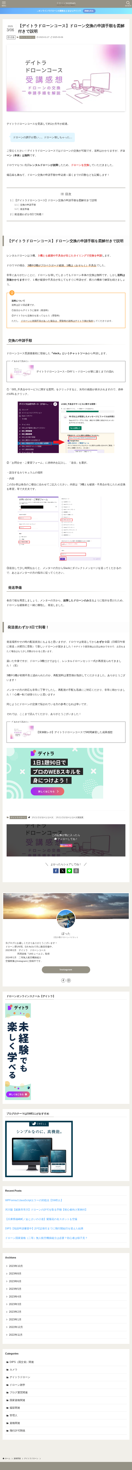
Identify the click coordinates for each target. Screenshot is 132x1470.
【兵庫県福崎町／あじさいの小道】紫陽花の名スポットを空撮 (41, 1219)
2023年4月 (15, 1296)
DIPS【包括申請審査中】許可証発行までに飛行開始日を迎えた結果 (44, 1228)
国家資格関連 (17, 1400)
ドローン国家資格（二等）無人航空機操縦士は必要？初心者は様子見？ (46, 1238)
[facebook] (63, 980)
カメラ (13, 1369)
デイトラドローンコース (42, 817)
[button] (56, 870)
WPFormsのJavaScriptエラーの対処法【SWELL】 (34, 1200)
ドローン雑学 (17, 1385)
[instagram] (69, 980)
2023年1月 (15, 1319)
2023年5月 (15, 1288)
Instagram (66, 969)
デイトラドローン (27, 37)
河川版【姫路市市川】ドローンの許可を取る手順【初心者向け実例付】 (46, 1209)
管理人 (13, 1415)
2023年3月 (15, 1304)
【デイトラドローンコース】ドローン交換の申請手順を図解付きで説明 (55, 200)
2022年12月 (16, 1327)
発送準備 (24, 209)
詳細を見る (89, 11)
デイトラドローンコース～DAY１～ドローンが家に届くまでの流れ (75, 371)
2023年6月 (15, 1281)
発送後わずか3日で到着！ (29, 214)
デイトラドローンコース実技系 (69, 817)
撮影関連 (15, 1407)
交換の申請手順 (28, 204)
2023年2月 (15, 1311)
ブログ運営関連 (19, 1392)
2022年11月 (16, 1334)
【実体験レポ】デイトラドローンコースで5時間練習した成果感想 (74, 732)
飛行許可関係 (17, 1430)
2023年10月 (16, 1266)
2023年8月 (15, 1273)
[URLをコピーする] (76, 870)
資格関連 (15, 1423)
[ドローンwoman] (66, 4)
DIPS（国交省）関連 (22, 1362)
